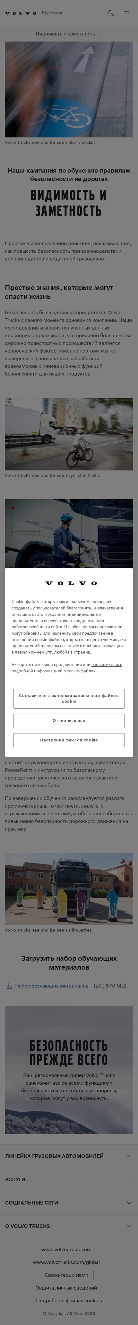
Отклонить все (69, 720)
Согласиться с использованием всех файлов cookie (69, 698)
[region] (69, 662)
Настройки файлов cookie (69, 740)
